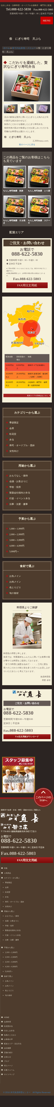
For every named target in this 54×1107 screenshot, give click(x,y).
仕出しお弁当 (9, 1031)
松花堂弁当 (8, 1026)
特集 (5, 868)
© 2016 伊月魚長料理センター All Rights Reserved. (27, 1092)
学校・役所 (15, 487)
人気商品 (7, 873)
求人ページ (8, 1066)
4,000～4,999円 (16, 546)
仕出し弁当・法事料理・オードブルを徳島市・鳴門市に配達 (26, 5)
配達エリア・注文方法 (12, 1044)
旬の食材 (14, 593)
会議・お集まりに (18, 481)
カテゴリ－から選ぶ (12, 878)
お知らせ (7, 1057)
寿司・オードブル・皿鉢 (22, 445)
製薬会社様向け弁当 (19, 492)
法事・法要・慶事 (18, 504)
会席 (11, 428)
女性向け (14, 451)
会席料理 (7, 1022)
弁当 (11, 439)
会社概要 (7, 1048)
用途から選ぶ (9, 911)
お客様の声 (8, 1039)
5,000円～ (14, 551)
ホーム (6, 48)
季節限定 (14, 422)
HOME (6, 1017)
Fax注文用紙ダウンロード (27, 737)
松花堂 (12, 434)
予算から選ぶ (9, 948)
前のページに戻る (27, 144)
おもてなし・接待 (18, 475)
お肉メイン (15, 582)
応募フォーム (9, 1070)
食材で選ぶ (8, 976)
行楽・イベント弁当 (19, 498)
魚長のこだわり (10, 1035)
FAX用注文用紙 (27, 285)
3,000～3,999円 (16, 540)
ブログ (6, 1061)
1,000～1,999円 (16, 528)
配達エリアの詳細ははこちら (37, 395)
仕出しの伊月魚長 (21, 22)
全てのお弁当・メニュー (24, 48)
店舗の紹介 (8, 1053)
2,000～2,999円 (16, 534)
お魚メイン (15, 576)
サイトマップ (9, 1074)
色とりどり (15, 587)
